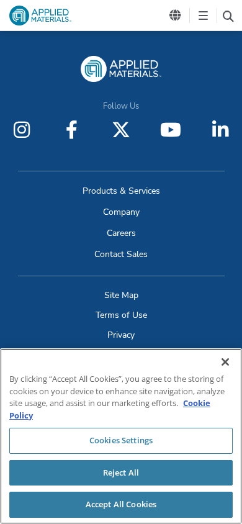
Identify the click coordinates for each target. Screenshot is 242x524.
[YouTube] (170, 129)
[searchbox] (228, 15)
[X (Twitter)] (121, 129)
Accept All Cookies (121, 504)
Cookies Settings (121, 440)
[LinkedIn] (220, 129)
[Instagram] (21, 129)
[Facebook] (71, 129)
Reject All (121, 472)
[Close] (225, 362)
